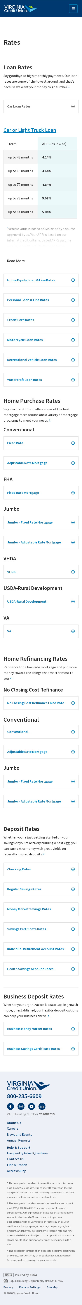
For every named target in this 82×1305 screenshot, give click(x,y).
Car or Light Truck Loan (29, 130)
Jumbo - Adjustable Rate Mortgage (34, 542)
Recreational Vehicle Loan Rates (32, 359)
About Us (14, 1123)
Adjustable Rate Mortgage (27, 463)
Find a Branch (17, 1165)
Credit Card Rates (20, 320)
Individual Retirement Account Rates (35, 949)
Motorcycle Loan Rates (25, 340)
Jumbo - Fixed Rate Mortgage (29, 522)
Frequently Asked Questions (28, 1153)
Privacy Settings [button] (30, 1287)
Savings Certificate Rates (26, 929)
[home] (41, 1086)
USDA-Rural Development (26, 601)
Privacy (8, 1287)
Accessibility (16, 1171)
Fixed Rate (15, 443)
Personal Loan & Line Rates (28, 300)
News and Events (19, 1134)
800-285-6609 (24, 1096)
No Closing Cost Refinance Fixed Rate (35, 703)
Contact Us (15, 1159)
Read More (16, 261)
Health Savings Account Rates (30, 969)
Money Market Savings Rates (29, 909)
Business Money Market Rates (29, 1028)
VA (9, 631)
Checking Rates (19, 869)
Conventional (17, 731)
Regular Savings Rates (24, 889)
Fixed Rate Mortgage (23, 492)
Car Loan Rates (18, 106)
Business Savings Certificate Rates (33, 1048)
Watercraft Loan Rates (24, 379)
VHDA (11, 571)
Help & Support (18, 1147)
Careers (12, 1128)
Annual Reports (18, 1140)
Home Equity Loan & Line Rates (31, 280)
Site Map (52, 1287)
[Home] (20, 8)
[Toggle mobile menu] (73, 8)
